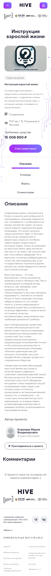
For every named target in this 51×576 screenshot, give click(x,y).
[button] (7, 5)
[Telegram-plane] (35, 519)
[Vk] (43, 519)
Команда (25, 174)
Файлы (25, 183)
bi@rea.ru (8, 530)
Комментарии (25, 192)
